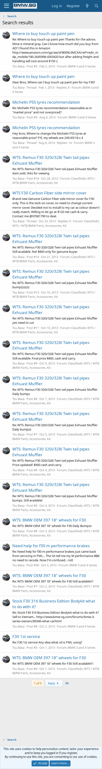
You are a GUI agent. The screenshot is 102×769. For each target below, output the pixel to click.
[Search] (96, 5)
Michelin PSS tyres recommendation (46, 102)
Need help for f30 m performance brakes (51, 545)
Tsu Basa (18, 66)
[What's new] (87, 5)
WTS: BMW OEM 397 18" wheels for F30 (49, 520)
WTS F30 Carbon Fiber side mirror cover (49, 193)
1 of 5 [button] (38, 683)
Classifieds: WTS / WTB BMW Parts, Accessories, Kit (53, 180)
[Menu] (6, 6)
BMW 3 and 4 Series (82, 66)
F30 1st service (26, 636)
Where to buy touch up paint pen (43, 33)
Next (52, 683)
